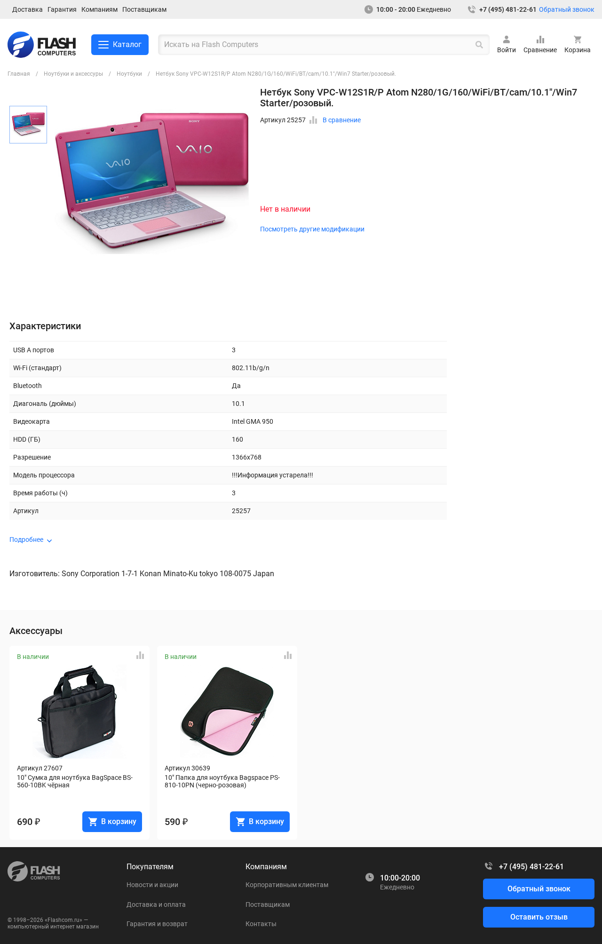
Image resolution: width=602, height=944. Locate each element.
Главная (19, 74)
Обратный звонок (566, 9)
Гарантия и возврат (157, 924)
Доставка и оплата (156, 904)
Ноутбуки (129, 74)
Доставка (27, 9)
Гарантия (62, 9)
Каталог (127, 44)
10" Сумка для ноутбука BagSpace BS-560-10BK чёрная (75, 781)
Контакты (261, 924)
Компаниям (99, 9)
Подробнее (26, 539)
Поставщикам (144, 9)
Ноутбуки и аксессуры (73, 74)
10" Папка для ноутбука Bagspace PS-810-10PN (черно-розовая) (222, 781)
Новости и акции (152, 884)
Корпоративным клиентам (287, 884)
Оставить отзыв (539, 916)
